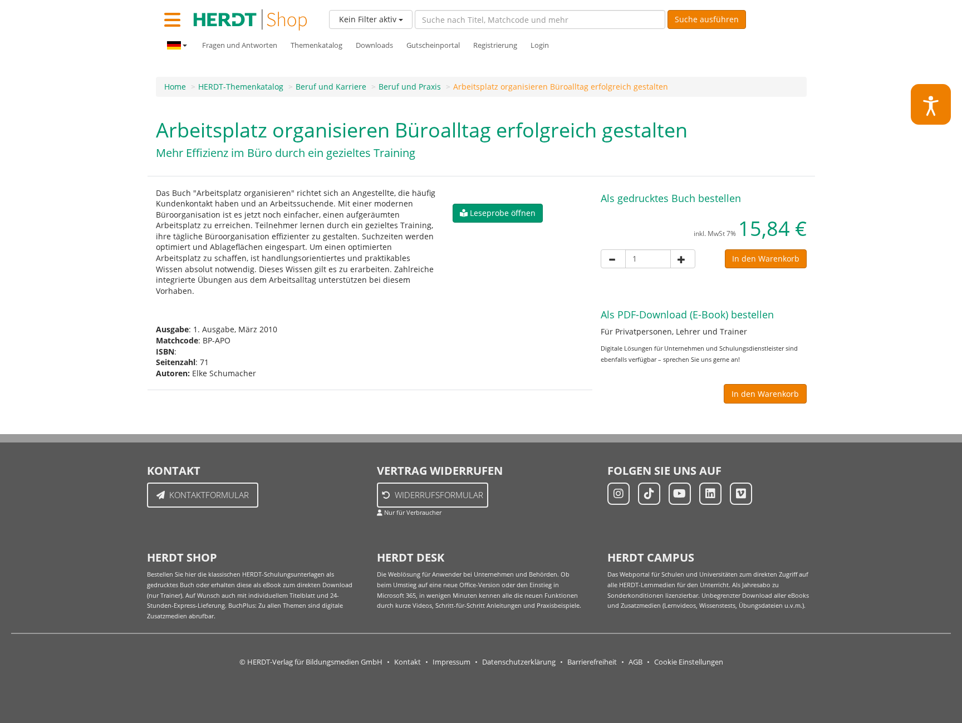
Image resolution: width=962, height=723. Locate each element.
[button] (498, 213)
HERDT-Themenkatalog (240, 86)
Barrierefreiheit (592, 662)
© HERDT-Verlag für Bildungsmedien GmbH (310, 662)
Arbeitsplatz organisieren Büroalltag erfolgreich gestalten (560, 86)
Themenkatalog (316, 45)
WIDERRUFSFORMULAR (439, 494)
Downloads (374, 45)
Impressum (451, 662)
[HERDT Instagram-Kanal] (618, 494)
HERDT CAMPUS (650, 557)
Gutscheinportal (433, 45)
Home (175, 86)
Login (540, 45)
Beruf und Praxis (410, 86)
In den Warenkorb (765, 258)
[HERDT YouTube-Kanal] (680, 494)
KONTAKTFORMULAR (209, 494)
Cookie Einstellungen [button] (688, 662)
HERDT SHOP (182, 557)
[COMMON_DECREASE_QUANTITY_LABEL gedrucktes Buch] (613, 258)
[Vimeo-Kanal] (741, 494)
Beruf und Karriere (331, 86)
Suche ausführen (707, 19)
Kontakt (407, 662)
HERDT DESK (410, 557)
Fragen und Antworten (239, 45)
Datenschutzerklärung (519, 662)
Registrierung (495, 45)
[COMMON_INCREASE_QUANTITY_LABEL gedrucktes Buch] (682, 258)
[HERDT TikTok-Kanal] (649, 494)
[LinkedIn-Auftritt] (710, 494)
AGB (635, 662)
